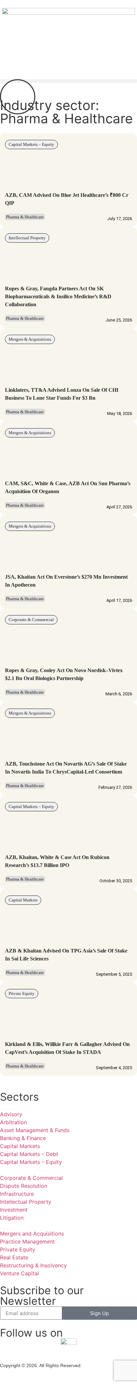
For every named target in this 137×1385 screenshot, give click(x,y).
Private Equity (22, 993)
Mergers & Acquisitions (30, 339)
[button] (68, 81)
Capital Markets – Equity (31, 144)
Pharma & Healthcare (25, 216)
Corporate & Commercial (31, 619)
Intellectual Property (27, 237)
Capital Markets (23, 899)
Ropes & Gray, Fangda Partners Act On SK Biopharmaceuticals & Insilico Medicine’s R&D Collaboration (58, 296)
